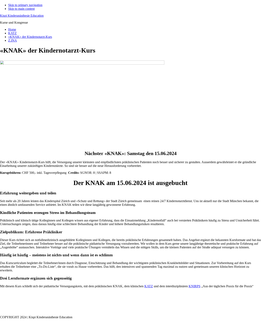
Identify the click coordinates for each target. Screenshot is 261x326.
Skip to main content (21, 8)
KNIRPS (194, 286)
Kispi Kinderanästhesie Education (22, 15)
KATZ (148, 286)
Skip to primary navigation (25, 5)
